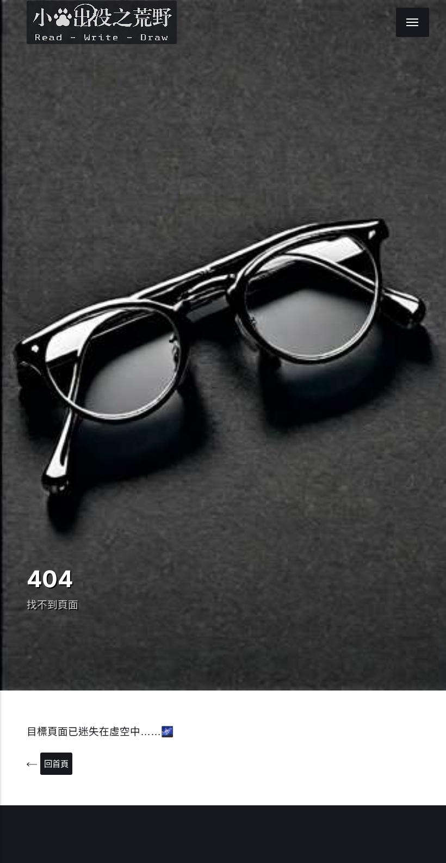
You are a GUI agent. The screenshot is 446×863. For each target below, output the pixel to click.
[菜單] (412, 22)
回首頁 (56, 763)
